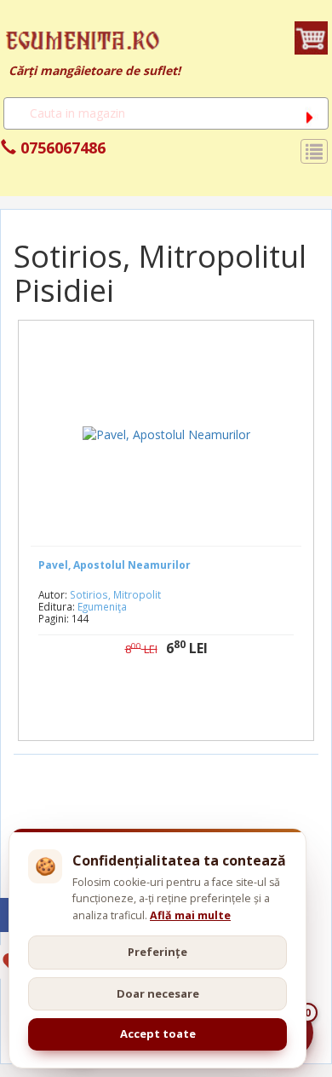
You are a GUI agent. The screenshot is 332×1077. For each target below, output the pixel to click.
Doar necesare (158, 993)
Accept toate (158, 1033)
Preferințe (157, 951)
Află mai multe (190, 915)
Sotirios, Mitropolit (115, 594)
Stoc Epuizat (179, 702)
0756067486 (61, 147)
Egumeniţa (102, 606)
